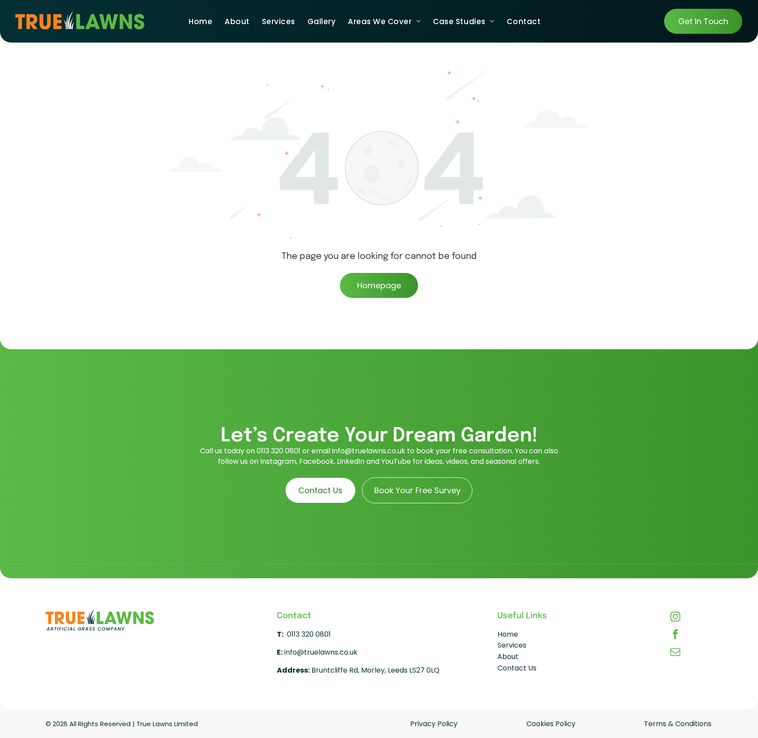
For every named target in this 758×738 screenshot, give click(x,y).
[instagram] (675, 618)
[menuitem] (200, 21)
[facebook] (675, 635)
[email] (675, 653)
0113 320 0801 (278, 451)
